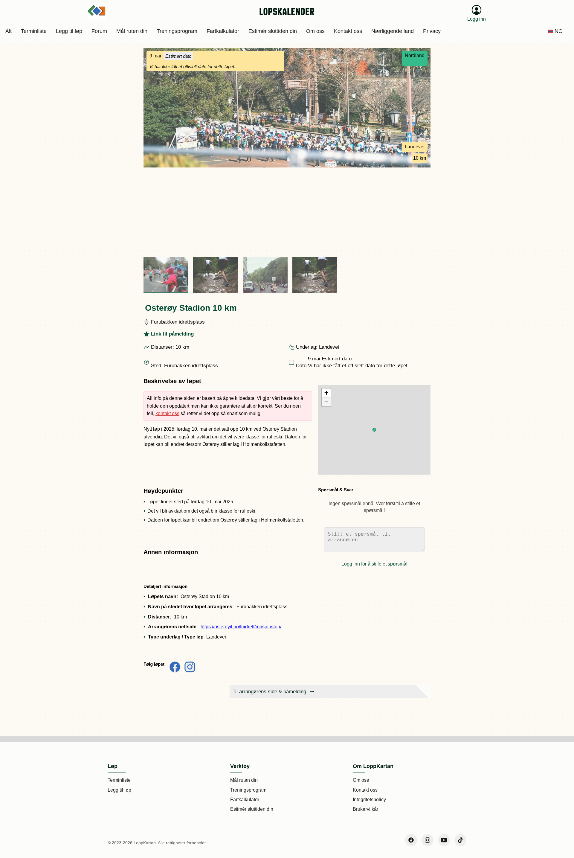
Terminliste (119, 780)
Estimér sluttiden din (251, 809)
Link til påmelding (172, 334)
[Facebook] (411, 840)
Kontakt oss (365, 790)
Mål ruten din (244, 780)
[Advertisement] (287, 212)
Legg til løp (119, 790)
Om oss (361, 780)
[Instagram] (427, 840)
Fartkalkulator (244, 799)
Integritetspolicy (369, 799)
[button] (374, 430)
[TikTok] (460, 840)
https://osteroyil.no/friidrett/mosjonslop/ (241, 626)
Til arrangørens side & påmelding (269, 691)
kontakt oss (167, 413)
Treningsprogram (248, 790)
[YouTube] (444, 840)
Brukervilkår (365, 809)
